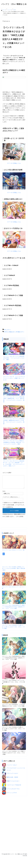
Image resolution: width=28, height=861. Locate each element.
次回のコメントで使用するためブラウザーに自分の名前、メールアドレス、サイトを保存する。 (14, 505)
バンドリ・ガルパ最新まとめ (14, 4)
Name (4, 491)
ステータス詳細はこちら (14, 163)
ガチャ (9, 329)
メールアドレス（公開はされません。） (11, 497)
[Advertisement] (14, 821)
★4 (5, 329)
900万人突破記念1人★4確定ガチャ (14, 332)
